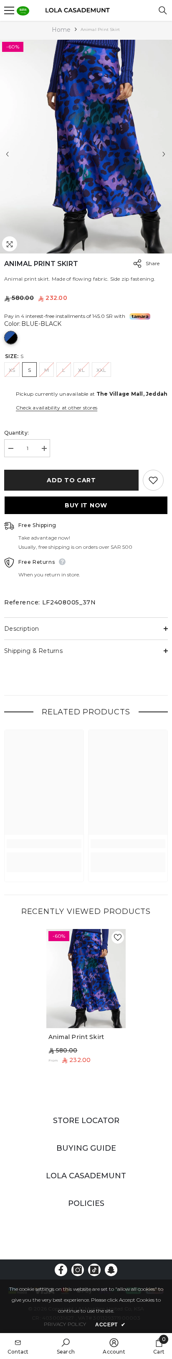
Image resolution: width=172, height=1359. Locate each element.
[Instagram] (77, 1270)
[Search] (163, 10)
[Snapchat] (111, 1270)
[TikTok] (94, 1270)
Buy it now (86, 505)
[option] (86, 146)
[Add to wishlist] (153, 480)
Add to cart (71, 480)
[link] (44, 843)
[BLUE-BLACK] (11, 337)
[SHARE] (135, 263)
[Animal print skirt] (86, 978)
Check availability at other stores (56, 407)
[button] (7, 154)
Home (61, 29)
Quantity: (16, 433)
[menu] (9, 10)
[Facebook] (61, 1270)
